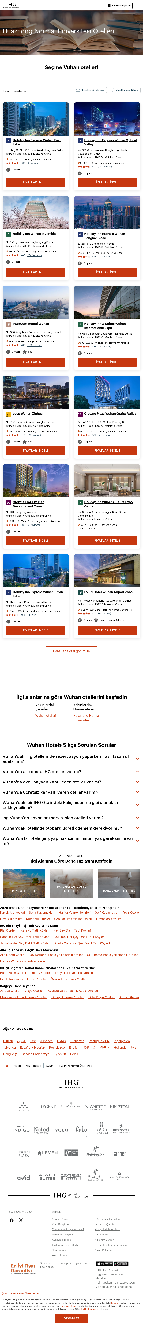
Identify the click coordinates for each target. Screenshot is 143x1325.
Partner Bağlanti (104, 1224)
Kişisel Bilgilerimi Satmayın (111, 1245)
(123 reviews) (34, 435)
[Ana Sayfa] (7, 1066)
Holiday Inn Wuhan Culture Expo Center (108, 504)
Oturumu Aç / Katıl (121, 5)
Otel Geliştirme (61, 1224)
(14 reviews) (104, 613)
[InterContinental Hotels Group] (11, 5)
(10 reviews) (104, 256)
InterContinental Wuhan (31, 323)
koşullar (115, 1302)
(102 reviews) (105, 166)
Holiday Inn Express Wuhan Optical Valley (110, 142)
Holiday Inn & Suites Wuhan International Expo (105, 326)
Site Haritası (59, 1250)
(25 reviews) (104, 346)
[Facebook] (12, 1220)
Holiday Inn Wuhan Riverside (34, 233)
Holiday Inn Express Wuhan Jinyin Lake (38, 594)
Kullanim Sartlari (104, 1239)
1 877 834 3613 (51, 1267)
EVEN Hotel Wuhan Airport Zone (108, 592)
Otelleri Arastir (60, 1218)
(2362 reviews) (34, 255)
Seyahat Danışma (62, 1234)
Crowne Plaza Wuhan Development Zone (28, 504)
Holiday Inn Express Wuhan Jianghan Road (104, 236)
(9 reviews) (33, 163)
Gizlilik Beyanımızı (90, 1308)
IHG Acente (101, 1234)
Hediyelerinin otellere (107, 1229)
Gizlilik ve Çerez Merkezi (66, 1245)
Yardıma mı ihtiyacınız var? (68, 1229)
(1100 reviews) (34, 345)
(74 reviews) (104, 435)
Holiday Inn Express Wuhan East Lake (37, 142)
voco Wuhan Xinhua (28, 413)
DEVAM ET (71, 1318)
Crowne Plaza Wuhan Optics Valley (110, 413)
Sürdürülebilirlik (61, 1239)
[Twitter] (20, 1220)
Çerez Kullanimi (104, 1250)
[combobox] (90, 90)
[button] (138, 5)
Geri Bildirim (59, 1255)
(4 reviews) (32, 615)
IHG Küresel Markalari (107, 1218)
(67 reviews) (33, 525)
